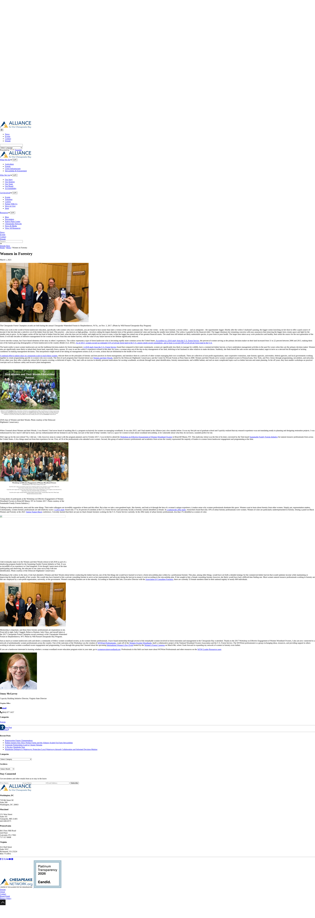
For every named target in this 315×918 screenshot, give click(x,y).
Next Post (4, 730)
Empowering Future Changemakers (19, 740)
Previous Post (6, 727)
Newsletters (9, 219)
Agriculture (9, 164)
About (2, 892)
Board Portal (5, 896)
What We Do (5, 160)
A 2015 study (59, 510)
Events (7, 136)
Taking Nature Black (34, 512)
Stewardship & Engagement (16, 171)
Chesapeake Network (13, 224)
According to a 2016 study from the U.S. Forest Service (177, 341)
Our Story (9, 180)
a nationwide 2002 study (176, 510)
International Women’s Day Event (120, 645)
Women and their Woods (102, 358)
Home (2, 248)
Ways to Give (10, 206)
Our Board (9, 186)
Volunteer (8, 199)
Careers (8, 202)
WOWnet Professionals (107, 643)
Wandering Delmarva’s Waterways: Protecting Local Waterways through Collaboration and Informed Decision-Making (51, 749)
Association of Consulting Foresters (159, 579)
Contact (8, 139)
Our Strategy (10, 182)
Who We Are (5, 175)
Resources (4, 213)
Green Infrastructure (13, 169)
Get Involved (5, 193)
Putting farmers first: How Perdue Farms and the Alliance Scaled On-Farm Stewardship (39, 743)
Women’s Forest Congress (154, 645)
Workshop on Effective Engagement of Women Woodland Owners (146, 437)
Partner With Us (11, 204)
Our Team (9, 184)
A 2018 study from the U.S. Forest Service (99, 347)
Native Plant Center (12, 221)
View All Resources (12, 228)
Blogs (8, 248)
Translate (18, 150)
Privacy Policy (5, 898)
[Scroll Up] (3, 904)
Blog (7, 217)
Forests (7, 166)
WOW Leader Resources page (209, 649)
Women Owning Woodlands (140, 643)
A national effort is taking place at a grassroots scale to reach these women (28, 356)
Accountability (10, 188)
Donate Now (5, 246)
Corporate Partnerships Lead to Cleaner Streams (23, 745)
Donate (8, 141)
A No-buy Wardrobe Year (15, 747)
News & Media (11, 226)
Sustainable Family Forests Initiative (264, 437)
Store (7, 208)
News (7, 134)
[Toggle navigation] (1, 130)
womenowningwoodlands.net (108, 649)
